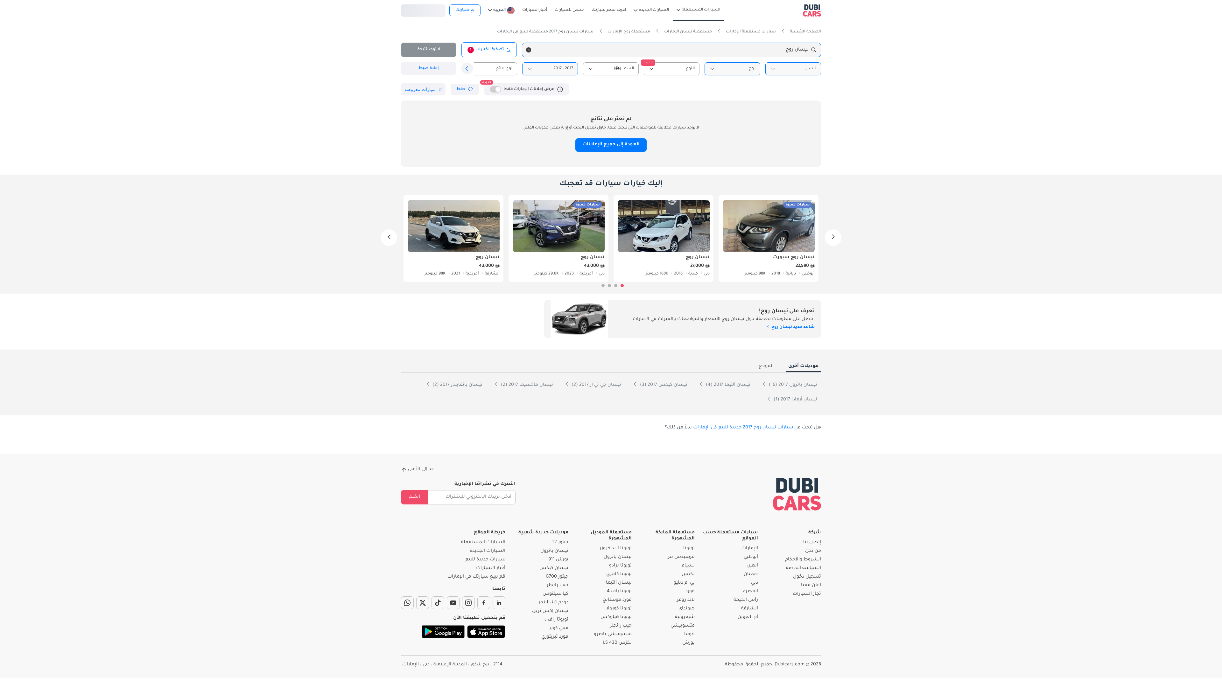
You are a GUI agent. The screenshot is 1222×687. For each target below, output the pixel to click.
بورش (688, 643)
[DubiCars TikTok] (438, 603)
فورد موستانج (617, 600)
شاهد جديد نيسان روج (792, 327)
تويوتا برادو (620, 565)
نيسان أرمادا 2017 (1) (794, 399)
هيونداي (686, 608)
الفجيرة (750, 591)
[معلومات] (560, 89)
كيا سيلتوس (555, 594)
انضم (414, 497)
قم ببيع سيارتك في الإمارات (476, 576)
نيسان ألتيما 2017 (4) (727, 385)
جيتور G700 (557, 576)
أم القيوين (748, 617)
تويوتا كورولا (619, 608)
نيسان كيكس (553, 568)
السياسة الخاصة (803, 568)
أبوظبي (751, 557)
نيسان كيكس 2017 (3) (663, 385)
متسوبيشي (683, 625)
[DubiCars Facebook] (484, 603)
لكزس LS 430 (617, 643)
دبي (754, 583)
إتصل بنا (812, 542)
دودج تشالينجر (553, 602)
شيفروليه (685, 617)
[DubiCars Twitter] (422, 603)
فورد (690, 591)
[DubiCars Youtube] (453, 603)
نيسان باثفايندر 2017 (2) (456, 385)
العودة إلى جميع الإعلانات (611, 144)
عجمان (751, 574)
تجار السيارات (807, 594)
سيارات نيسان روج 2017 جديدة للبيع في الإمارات (743, 427)
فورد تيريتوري (554, 637)
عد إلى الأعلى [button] (421, 469)
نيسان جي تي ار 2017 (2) (595, 385)
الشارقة (749, 608)
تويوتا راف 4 (619, 591)
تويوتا (689, 548)
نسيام (688, 565)
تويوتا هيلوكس (616, 617)
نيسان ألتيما (619, 583)
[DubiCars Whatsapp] (407, 603)
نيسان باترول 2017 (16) (792, 385)
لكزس (688, 574)
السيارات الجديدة (487, 551)
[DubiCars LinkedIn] (499, 603)
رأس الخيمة (746, 600)
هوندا (689, 634)
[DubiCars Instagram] (468, 603)
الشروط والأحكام (803, 559)
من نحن (813, 551)
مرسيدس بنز (681, 557)
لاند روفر (686, 600)
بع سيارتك (464, 10)
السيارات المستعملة (483, 542)
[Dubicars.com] (797, 494)
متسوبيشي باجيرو (613, 634)
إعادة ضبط (428, 68)
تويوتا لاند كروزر (616, 548)
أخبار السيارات (490, 568)
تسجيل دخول (423, 9)
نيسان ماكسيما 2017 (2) (526, 385)
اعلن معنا (811, 585)
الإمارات (749, 548)
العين (752, 565)
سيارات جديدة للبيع (485, 559)
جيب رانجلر (621, 625)
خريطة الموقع (489, 532)
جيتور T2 (560, 542)
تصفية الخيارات (486, 49)
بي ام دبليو (684, 583)
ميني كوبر (558, 628)
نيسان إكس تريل (550, 611)
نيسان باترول (618, 557)
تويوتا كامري (619, 574)
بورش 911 (558, 559)
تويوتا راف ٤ (556, 619)
